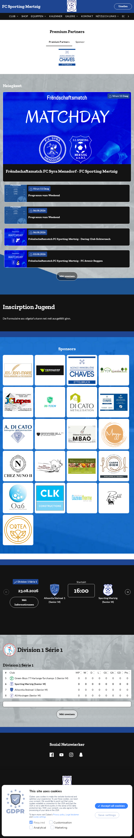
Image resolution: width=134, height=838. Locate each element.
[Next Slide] (128, 592)
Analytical (40, 827)
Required (39, 822)
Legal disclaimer (72, 814)
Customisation (63, 822)
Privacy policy (59, 814)
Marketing (61, 827)
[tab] (15, 16)
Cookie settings (39, 817)
